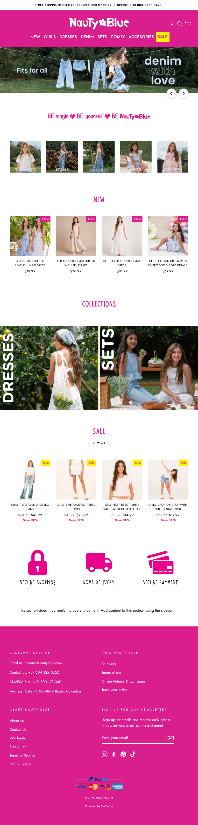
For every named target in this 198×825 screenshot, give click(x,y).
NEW (35, 37)
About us (17, 720)
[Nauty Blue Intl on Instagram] (104, 754)
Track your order (114, 689)
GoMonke (107, 806)
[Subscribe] (171, 738)
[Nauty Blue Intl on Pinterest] (123, 754)
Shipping (109, 664)
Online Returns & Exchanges (124, 681)
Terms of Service (22, 755)
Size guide (18, 747)
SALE (163, 37)
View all (99, 443)
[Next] (183, 93)
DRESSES (68, 37)
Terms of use (111, 672)
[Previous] (171, 93)
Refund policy (20, 764)
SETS (102, 37)
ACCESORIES (141, 37)
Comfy (118, 37)
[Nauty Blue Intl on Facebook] (114, 754)
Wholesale (18, 738)
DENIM (87, 37)
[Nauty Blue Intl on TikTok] (133, 754)
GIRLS (50, 37)
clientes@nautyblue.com (43, 663)
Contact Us (18, 729)
